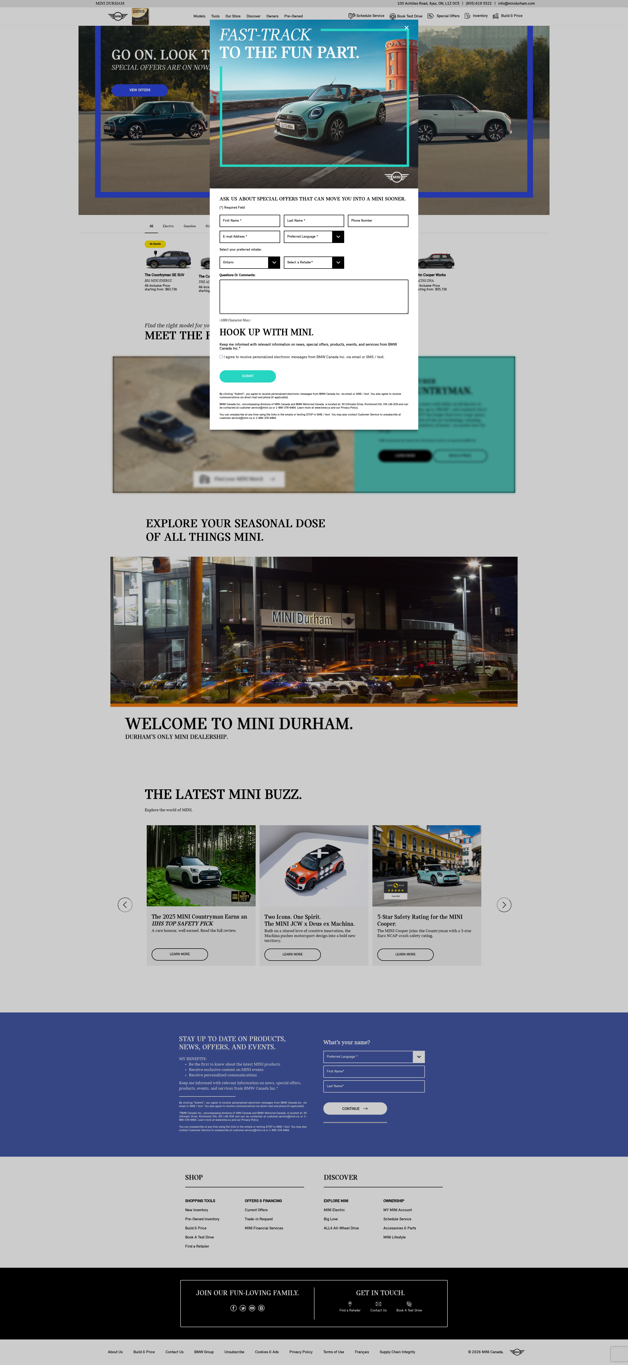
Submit (248, 376)
